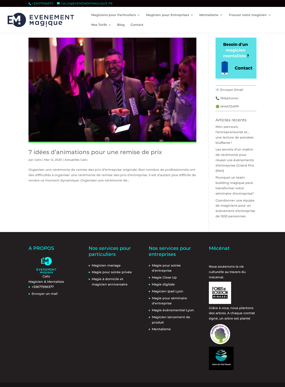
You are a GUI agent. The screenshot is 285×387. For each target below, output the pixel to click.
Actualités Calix (76, 159)
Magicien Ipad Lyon (167, 291)
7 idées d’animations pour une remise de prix (95, 152)
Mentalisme (161, 329)
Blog (121, 25)
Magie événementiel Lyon (173, 310)
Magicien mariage (106, 265)
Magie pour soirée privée (112, 272)
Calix (37, 159)
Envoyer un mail (45, 294)
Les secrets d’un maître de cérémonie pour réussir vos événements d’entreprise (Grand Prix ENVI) (235, 160)
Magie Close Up (164, 277)
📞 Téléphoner (227, 98)
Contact (136, 25)
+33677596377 (42, 3)
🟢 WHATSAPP (227, 106)
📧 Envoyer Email (229, 90)
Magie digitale (163, 284)
